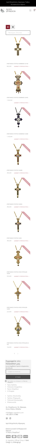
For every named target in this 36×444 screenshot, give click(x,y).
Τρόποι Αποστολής (14, 396)
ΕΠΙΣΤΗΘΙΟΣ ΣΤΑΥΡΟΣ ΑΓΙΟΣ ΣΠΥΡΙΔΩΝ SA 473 (18, 343)
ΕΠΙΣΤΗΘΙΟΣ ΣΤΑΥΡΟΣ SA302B (14, 170)
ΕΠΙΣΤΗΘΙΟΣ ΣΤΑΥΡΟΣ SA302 (14, 238)
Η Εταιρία (10, 391)
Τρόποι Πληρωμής (13, 398)
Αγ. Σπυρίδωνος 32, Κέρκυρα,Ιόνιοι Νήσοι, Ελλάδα (16, 408)
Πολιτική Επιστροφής (15, 400)
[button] (30, 10)
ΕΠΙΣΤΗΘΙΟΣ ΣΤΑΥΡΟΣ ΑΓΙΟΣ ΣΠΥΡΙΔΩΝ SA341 (17, 272)
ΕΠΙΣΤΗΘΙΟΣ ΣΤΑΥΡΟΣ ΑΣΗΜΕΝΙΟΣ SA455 (17, 97)
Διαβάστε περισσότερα (21, 66)
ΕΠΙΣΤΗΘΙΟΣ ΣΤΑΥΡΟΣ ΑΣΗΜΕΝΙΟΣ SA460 (17, 134)
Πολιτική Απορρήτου (14, 387)
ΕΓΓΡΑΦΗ (18, 377)
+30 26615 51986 (12, 414)
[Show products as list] (13, 27)
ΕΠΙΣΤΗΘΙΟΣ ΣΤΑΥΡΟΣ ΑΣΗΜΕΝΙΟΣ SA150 (17, 63)
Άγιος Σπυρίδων (13, 389)
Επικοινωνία (11, 402)
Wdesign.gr (17, 442)
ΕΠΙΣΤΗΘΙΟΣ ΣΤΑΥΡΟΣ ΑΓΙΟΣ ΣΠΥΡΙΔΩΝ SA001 (17, 308)
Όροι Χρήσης (12, 385)
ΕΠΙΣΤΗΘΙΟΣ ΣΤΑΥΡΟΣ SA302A (14, 204)
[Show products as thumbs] (8, 27)
